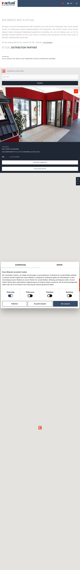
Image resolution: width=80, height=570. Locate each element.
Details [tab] (60, 265)
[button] (40, 427)
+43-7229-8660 (47, 42)
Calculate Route (40, 169)
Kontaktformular (40, 162)
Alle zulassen (65, 304)
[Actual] (9, 3)
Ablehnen (14, 304)
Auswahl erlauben (40, 304)
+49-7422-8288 (14, 157)
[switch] (30, 295)
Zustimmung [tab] (20, 265)
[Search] (76, 3)
